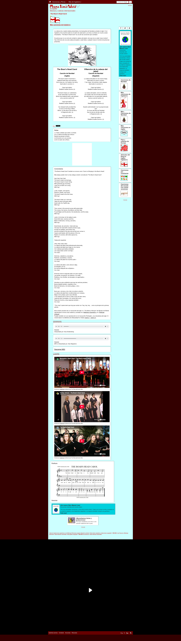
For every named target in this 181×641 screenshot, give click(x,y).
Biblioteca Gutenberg (90, 312)
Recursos (74, 633)
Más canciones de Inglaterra (60, 25)
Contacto (61, 633)
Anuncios (67, 633)
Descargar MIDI (59, 349)
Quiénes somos (53, 633)
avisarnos (62, 389)
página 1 (87, 318)
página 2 (93, 318)
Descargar (56, 329)
